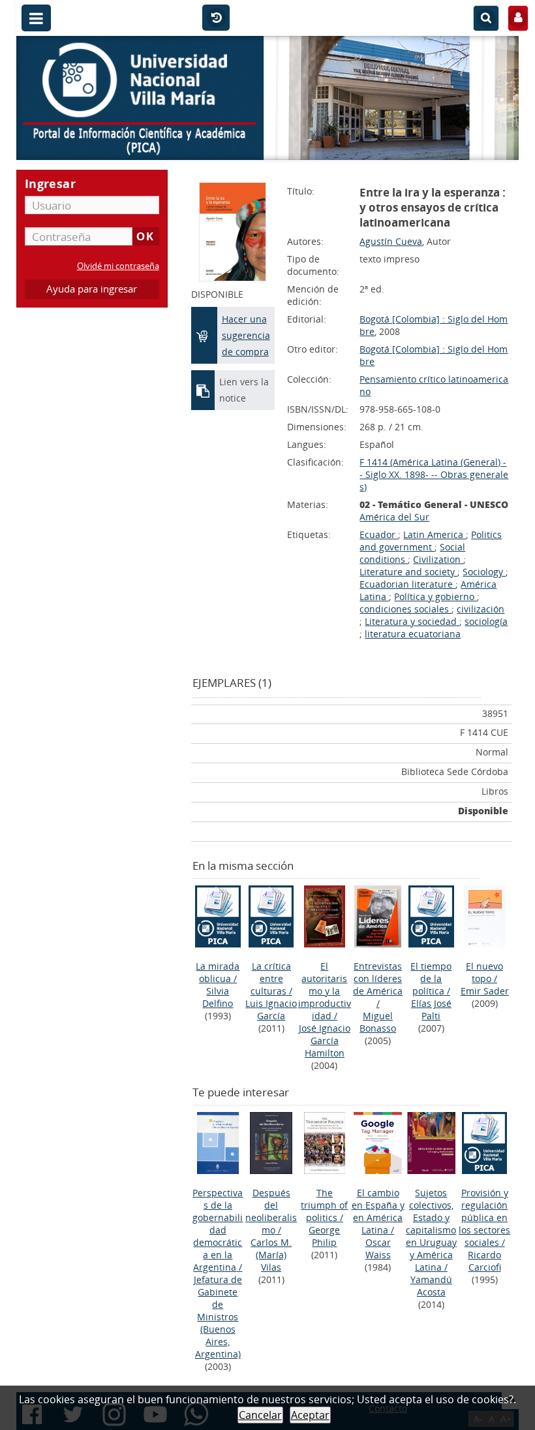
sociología (486, 621)
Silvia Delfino (217, 997)
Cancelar (260, 1415)
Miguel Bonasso (377, 1021)
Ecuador (378, 534)
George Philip (324, 1236)
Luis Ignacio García (271, 1009)
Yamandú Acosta (431, 1285)
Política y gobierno (435, 596)
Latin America (434, 534)
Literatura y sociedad (412, 621)
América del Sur (394, 517)
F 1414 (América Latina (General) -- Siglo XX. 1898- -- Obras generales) (433, 474)
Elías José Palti (431, 1009)
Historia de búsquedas (216, 18)
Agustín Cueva (390, 241)
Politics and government (430, 540)
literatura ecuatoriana (413, 634)
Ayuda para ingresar (91, 289)
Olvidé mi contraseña (118, 266)
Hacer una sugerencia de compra (246, 335)
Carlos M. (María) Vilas (271, 1254)
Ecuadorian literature (407, 584)
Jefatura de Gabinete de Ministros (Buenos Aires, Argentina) (218, 1316)
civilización (480, 609)
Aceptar (310, 1415)
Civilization (438, 559)
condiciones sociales (405, 609)
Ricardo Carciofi (484, 1260)
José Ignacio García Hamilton (324, 1040)
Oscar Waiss (378, 1248)
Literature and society (408, 571)
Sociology (484, 571)
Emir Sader (485, 991)
